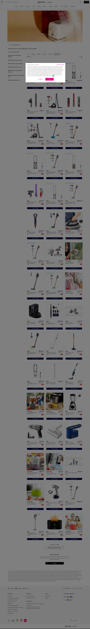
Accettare (49, 79)
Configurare (41, 79)
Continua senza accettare (60, 64)
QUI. (53, 75)
